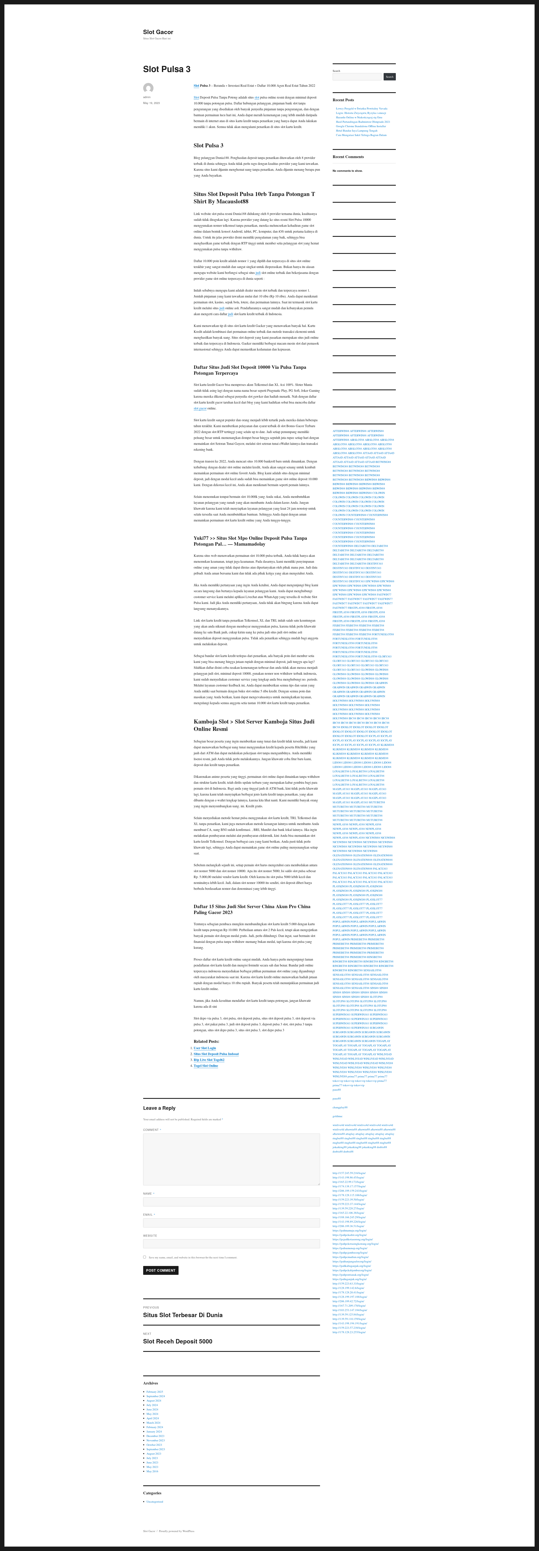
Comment (152, 1130)
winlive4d (338, 1125)
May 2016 (152, 1471)
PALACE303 (380, 868)
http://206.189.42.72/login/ (348, 1301)
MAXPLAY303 (341, 789)
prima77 (352, 1076)
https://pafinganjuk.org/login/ (350, 1279)
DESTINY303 (375, 563)
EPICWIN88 (373, 581)
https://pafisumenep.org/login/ (350, 1248)
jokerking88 (340, 1147)
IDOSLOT (346, 727)
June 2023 (152, 1462)
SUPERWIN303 (342, 1014)
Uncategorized (155, 1501)
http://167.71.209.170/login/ (349, 1305)
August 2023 (154, 1453)
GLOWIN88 (367, 670)
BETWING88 (383, 462)
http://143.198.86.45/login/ (348, 1177)
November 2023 (156, 1440)
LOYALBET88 (341, 771)
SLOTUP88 (376, 997)
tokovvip (338, 1081)
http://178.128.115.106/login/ (350, 1195)
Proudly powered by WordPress (176, 1531)
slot (257, 97)
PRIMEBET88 (359, 939)
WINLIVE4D (384, 1054)
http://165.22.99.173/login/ (348, 1182)
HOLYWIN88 (340, 700)
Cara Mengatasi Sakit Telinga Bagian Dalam (361, 135)
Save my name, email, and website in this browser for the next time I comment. (193, 1257)
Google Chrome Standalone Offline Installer (361, 126)
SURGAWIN (377, 1028)
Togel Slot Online (206, 1065)
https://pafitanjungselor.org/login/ (352, 1261)
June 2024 (152, 1409)
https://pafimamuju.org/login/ (350, 1230)
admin (147, 97)
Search (336, 71)
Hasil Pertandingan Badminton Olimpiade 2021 (363, 122)
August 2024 (154, 1400)
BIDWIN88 (371, 479)
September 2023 (156, 1449)
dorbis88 (382, 1147)
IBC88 (352, 718)
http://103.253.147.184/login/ (350, 1310)
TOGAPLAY (383, 1041)
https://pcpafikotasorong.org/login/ (353, 1239)
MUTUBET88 (377, 802)
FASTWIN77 (384, 594)
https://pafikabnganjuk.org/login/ (352, 1266)
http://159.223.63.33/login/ (348, 1283)
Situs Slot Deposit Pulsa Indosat (216, 1053)
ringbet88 (338, 1138)
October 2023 (154, 1445)
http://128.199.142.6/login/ (348, 1288)
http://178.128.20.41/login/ (348, 1292)
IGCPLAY (374, 736)
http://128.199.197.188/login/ (350, 1297)
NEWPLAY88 (340, 824)
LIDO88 (337, 762)
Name (149, 1193)
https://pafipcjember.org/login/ (350, 1252)
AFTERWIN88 (341, 431)
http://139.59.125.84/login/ (348, 1314)
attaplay (350, 1134)
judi (258, 272)
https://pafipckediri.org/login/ (350, 1235)
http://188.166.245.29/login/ (349, 1217)
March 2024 (153, 1422)
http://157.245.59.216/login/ (349, 1173)
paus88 (337, 1089)
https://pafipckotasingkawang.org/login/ (356, 1244)
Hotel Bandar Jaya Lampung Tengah (357, 130)
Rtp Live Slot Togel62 (209, 1059)
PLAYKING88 (341, 886)
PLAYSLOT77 (374, 899)
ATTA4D (368, 453)
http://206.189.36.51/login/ (348, 1226)
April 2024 (153, 1418)
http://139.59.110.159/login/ (349, 1319)
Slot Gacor (158, 31)
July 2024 (152, 1405)
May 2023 (152, 1467)
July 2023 (152, 1458)
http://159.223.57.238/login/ (349, 1328)
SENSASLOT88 (372, 970)
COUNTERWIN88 (356, 515)
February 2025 (155, 1392)
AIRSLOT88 (357, 440)
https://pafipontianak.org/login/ (351, 1275)
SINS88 (374, 988)
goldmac (338, 1116)
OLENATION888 (342, 855)
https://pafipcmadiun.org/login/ (351, 1257)
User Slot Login (205, 1047)
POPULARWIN (341, 921)
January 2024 (154, 1431)
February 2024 (155, 1427)
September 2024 (156, 1396)
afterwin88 (351, 1129)
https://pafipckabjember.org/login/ (352, 1270)
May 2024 (152, 1414)
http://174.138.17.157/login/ (349, 1186)
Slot (196, 85)
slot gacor (200, 408)
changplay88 (340, 1107)
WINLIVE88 (386, 1063)
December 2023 (155, 1436)
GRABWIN (381, 683)
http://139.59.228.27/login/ (348, 1208)
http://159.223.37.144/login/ (349, 1204)
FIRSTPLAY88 (356, 608)
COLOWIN (378, 493)
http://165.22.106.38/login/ (348, 1213)
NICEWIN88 (373, 837)
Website (150, 1236)
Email (149, 1215)
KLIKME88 (387, 745)
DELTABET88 (362, 546)
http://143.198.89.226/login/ (349, 1221)
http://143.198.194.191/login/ (350, 1323)
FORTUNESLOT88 (383, 634)
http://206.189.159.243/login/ (350, 1191)
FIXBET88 (339, 625)
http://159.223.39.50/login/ (348, 1199)
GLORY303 (385, 656)
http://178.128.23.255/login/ (349, 1332)
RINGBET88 (374, 957)
